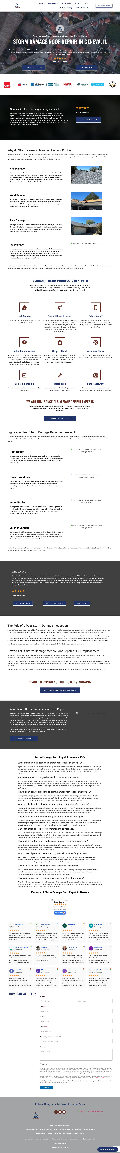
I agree (44, 1064)
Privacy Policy (65, 1147)
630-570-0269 (104, 548)
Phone (42, 1017)
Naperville (70, 1129)
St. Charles (78, 1129)
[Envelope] (64, 1112)
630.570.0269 (73, 1139)
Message (43, 1047)
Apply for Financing (66, 8)
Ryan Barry (71, 924)
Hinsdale (92, 1129)
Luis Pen (44, 947)
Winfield (85, 1129)
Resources (78, 3)
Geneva (56, 1129)
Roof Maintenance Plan (82, 8)
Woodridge (58, 1133)
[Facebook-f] (56, 1112)
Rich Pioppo (98, 924)
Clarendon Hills (40, 1133)
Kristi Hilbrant (45, 924)
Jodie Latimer (72, 970)
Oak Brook (63, 1129)
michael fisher (19, 970)
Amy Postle (97, 970)
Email (42, 1007)
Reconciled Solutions (21, 947)
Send (46, 1087)
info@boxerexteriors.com (87, 1139)
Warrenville (49, 1133)
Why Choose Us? (67, 3)
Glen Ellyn (49, 1129)
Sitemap (57, 1147)
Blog (52, 1147)
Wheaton (42, 1129)
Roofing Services (53, 3)
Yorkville (75, 1133)
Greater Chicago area (32, 1129)
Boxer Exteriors (59, 902)
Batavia (82, 1133)
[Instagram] (60, 1112)
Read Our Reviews (60, 61)
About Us (42, 3)
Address (43, 1027)
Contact (87, 3)
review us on (59, 913)
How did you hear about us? (50, 1037)
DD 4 (42, 970)
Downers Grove (67, 1133)
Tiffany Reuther (73, 947)
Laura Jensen (98, 947)
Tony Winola (19, 924)
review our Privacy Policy (101, 1077)
